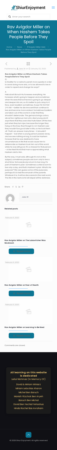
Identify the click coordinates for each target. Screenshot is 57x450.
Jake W (22, 68)
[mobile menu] (53, 7)
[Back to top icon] (28, 435)
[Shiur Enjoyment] (28, 7)
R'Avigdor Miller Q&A (36, 47)
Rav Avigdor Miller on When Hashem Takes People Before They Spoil (28, 51)
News (19, 47)
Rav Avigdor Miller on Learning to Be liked (24, 327)
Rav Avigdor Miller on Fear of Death (22, 285)
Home (9, 47)
